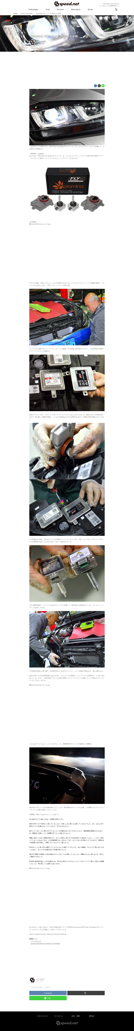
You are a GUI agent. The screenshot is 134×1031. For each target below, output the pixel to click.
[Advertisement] (67, 68)
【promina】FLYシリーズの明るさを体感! (53, 36)
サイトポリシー (58, 1016)
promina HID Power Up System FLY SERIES (45, 943)
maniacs (41, 153)
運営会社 (91, 1016)
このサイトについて (42, 1016)
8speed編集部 (41, 41)
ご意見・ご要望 (75, 1016)
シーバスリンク (36, 941)
